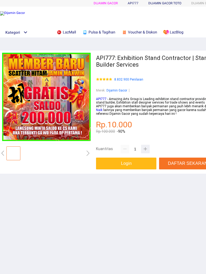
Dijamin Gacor (106, 3)
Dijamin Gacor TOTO (164, 3)
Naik (99, 110)
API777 (101, 99)
